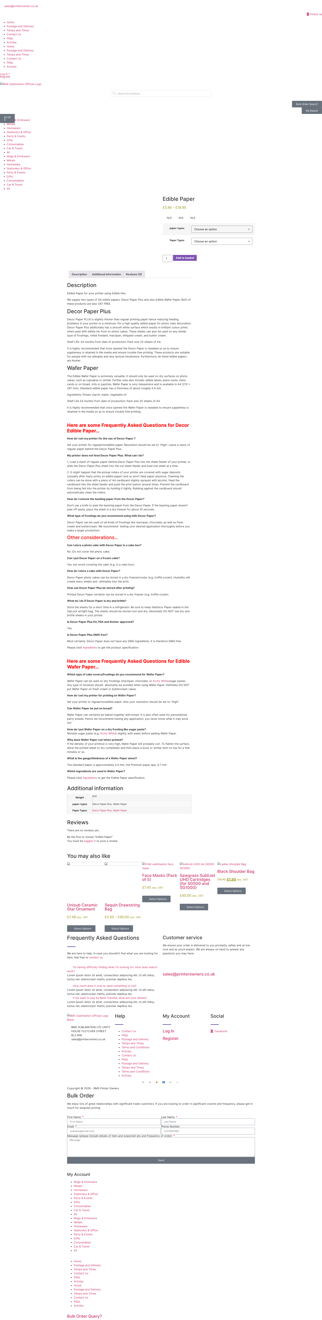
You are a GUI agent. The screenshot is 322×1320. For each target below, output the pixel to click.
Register (5, 76)
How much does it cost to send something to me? (104, 985)
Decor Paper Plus (102, 810)
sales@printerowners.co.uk (189, 974)
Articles (11, 42)
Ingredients (90, 647)
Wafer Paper (120, 810)
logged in (90, 841)
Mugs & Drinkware (18, 120)
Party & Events (16, 136)
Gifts (10, 140)
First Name (74, 1117)
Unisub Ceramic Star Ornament (82, 907)
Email (71, 1126)
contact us (95, 957)
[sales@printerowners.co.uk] (167, 965)
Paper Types (177, 240)
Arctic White (160, 681)
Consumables (15, 144)
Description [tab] (79, 274)
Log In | (5, 74)
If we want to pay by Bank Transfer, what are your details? (110, 998)
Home (10, 22)
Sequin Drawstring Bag (122, 907)
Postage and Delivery (20, 26)
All (8, 152)
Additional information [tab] (106, 274)
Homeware (13, 128)
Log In (168, 1031)
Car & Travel (14, 148)
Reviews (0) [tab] (134, 274)
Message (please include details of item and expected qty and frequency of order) (120, 1135)
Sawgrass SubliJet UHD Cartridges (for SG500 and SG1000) (197, 881)
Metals (11, 124)
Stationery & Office (19, 132)
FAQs (10, 38)
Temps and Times (18, 30)
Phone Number (170, 1126)
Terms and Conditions (135, 1047)
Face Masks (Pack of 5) (159, 877)
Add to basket (185, 257)
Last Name (168, 1117)
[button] (113, 969)
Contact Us (14, 34)
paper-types (177, 228)
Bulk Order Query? (84, 1316)
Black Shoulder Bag (235, 871)
